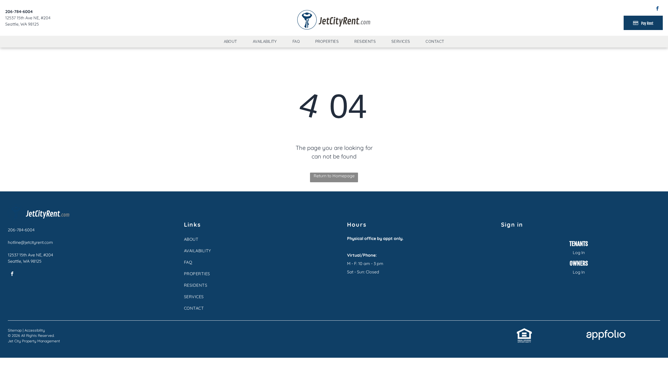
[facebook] (657, 9)
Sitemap (15, 330)
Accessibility (35, 330)
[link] (524, 330)
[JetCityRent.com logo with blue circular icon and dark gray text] (334, 11)
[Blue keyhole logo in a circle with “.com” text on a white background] (38, 207)
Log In (579, 252)
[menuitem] (230, 42)
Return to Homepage (334, 175)
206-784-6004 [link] (19, 11)
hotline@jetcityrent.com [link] (30, 242)
